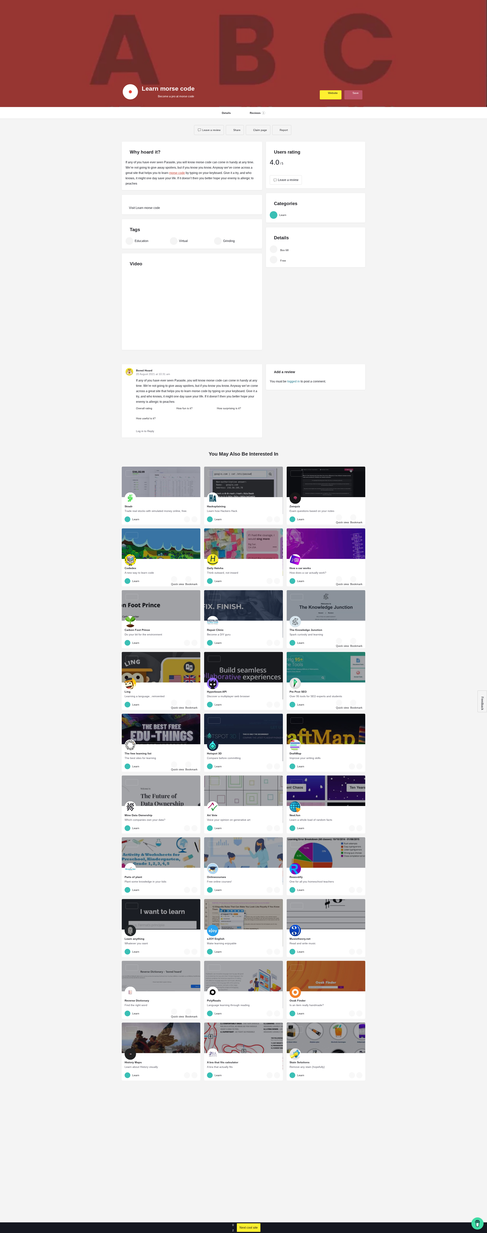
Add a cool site (470, 8)
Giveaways (381, 8)
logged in (293, 381)
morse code (177, 172)
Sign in (435, 8)
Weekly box (343, 8)
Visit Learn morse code (144, 207)
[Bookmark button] (194, 519)
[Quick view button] (187, 519)
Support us (414, 8)
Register (449, 8)
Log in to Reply (145, 431)
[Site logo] (14, 8)
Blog (398, 8)
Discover (362, 8)
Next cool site (249, 1227)
